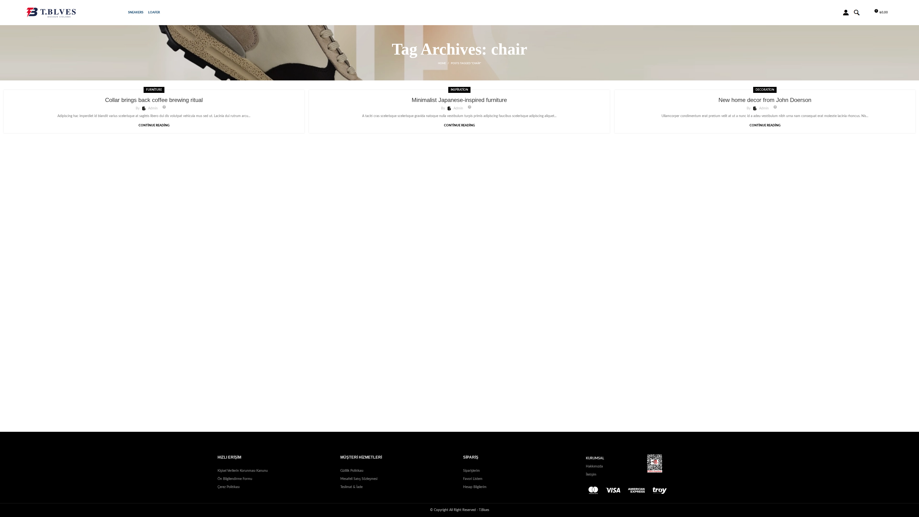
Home (442, 63)
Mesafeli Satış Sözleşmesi (358, 479)
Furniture (154, 89)
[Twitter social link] (456, 443)
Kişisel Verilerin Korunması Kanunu (243, 470)
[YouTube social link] (469, 443)
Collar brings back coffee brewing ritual (154, 100)
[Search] (856, 12)
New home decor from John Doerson (764, 100)
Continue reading (154, 125)
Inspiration (459, 89)
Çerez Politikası (229, 487)
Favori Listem (472, 479)
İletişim (591, 474)
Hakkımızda (594, 466)
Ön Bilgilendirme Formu (235, 479)
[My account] (846, 12)
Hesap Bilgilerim (475, 487)
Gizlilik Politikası (351, 470)
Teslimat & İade (351, 487)
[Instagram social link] (463, 443)
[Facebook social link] (450, 443)
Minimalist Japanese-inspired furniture (459, 100)
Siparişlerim (471, 470)
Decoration (765, 89)
